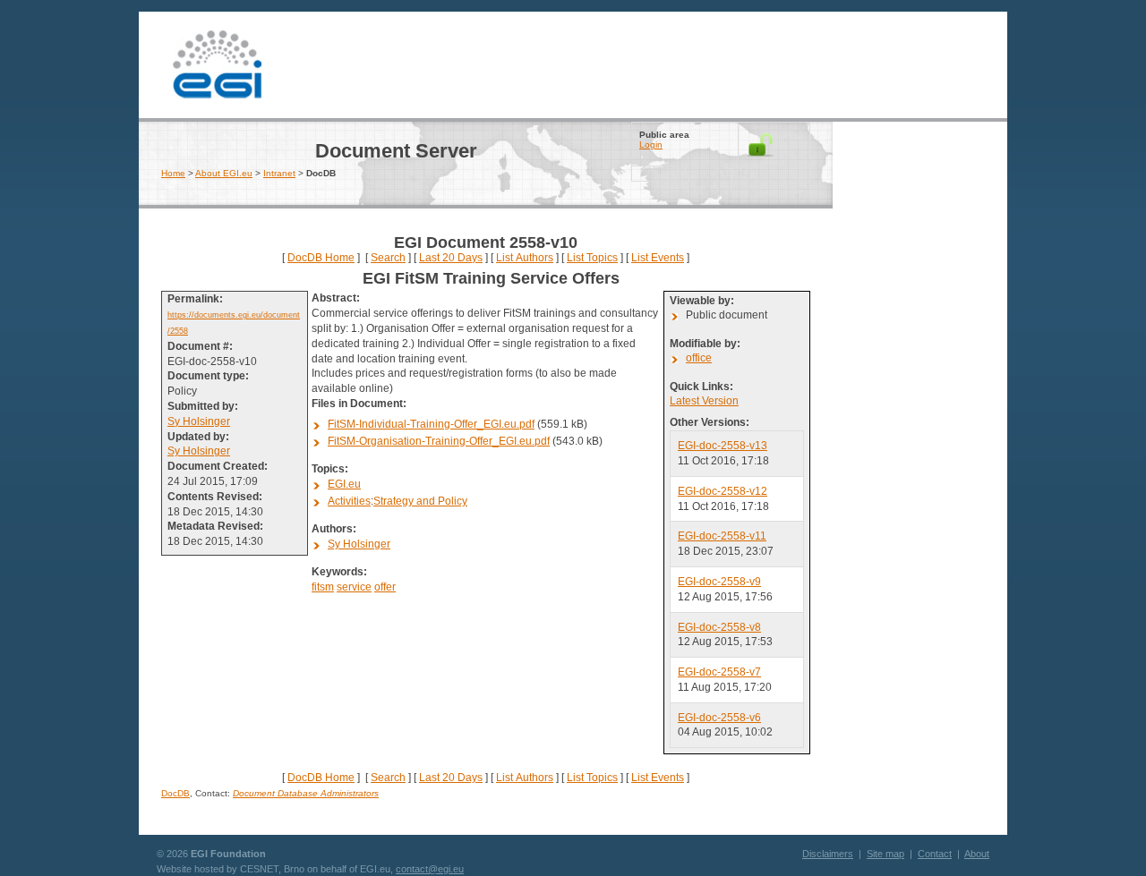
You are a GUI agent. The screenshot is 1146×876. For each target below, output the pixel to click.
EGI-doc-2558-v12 (722, 491)
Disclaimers (827, 853)
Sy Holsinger (198, 421)
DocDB (175, 793)
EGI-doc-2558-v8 (719, 627)
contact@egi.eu (430, 868)
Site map (885, 853)
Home (173, 173)
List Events (657, 257)
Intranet (279, 173)
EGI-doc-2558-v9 (719, 581)
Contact (935, 853)
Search (388, 257)
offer (385, 587)
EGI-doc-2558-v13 (722, 445)
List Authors (524, 257)
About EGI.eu (223, 173)
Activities (349, 501)
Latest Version (704, 401)
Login (651, 144)
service (354, 587)
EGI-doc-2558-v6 (719, 717)
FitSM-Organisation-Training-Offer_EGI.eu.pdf (439, 441)
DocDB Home (321, 257)
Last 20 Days (451, 257)
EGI (217, 62)
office (699, 358)
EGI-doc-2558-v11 (722, 536)
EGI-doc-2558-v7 (719, 672)
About (976, 853)
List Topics (592, 257)
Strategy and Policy (420, 501)
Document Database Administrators (306, 793)
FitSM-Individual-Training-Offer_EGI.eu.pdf (431, 424)
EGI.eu (344, 484)
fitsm (323, 587)
